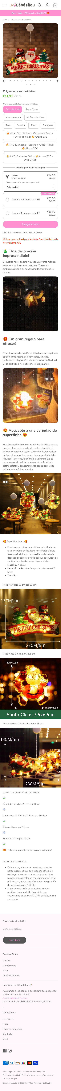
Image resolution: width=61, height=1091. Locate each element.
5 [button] (25, 80)
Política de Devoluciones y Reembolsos (37, 1075)
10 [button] (43, 80)
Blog (5, 1039)
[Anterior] (4, 81)
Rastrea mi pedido (12, 1029)
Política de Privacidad (11, 1075)
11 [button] (46, 80)
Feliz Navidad (12, 109)
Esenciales (8, 1019)
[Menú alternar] (5, 5)
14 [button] (30, 84)
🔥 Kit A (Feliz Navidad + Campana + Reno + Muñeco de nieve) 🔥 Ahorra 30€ (29, 135)
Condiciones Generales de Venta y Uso (29, 1071)
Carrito (6, 960)
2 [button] (14, 80)
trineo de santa (13, 117)
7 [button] (32, 80)
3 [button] (17, 80)
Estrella (21, 125)
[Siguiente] (57, 81)
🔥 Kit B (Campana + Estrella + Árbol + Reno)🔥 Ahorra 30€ (30, 146)
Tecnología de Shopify (42, 1083)
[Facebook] (5, 1050)
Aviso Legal (7, 1071)
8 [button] (36, 80)
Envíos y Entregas (10, 1079)
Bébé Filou (28, 1083)
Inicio (5, 20)
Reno (8, 125)
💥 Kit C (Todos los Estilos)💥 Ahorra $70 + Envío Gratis (30, 158)
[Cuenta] (47, 4)
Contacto (7, 1034)
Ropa (5, 1024)
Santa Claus (31, 109)
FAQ (5, 970)
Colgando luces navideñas (21, 20)
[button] (30, 177)
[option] (30, 13)
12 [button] (50, 80)
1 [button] (10, 80)
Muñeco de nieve (35, 117)
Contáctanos (9, 965)
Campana (48, 125)
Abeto (34, 125)
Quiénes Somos (11, 975)
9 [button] (39, 80)
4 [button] (21, 80)
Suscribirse (14, 940)
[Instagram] (10, 1050)
